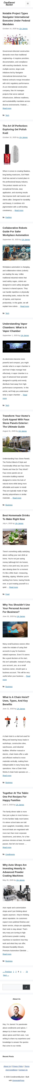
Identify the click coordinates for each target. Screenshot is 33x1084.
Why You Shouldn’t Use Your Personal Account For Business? (16, 608)
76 (27, 972)
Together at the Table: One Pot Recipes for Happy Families (16, 797)
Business (8, 505)
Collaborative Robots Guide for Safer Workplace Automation (16, 231)
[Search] (26, 987)
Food (7, 594)
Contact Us (23, 1070)
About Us (7, 1066)
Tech (7, 115)
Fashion (8, 217)
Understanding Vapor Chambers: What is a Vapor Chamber (15, 327)
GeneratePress (18, 1080)
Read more (7, 108)
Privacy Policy (17, 1066)
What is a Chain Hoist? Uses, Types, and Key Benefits (16, 701)
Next (6, 975)
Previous (7, 972)
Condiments (10, 854)
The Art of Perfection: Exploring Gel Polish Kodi (15, 129)
